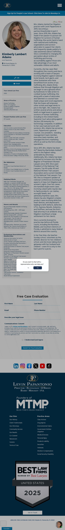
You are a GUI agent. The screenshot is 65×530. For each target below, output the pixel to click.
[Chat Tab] (32, 265)
